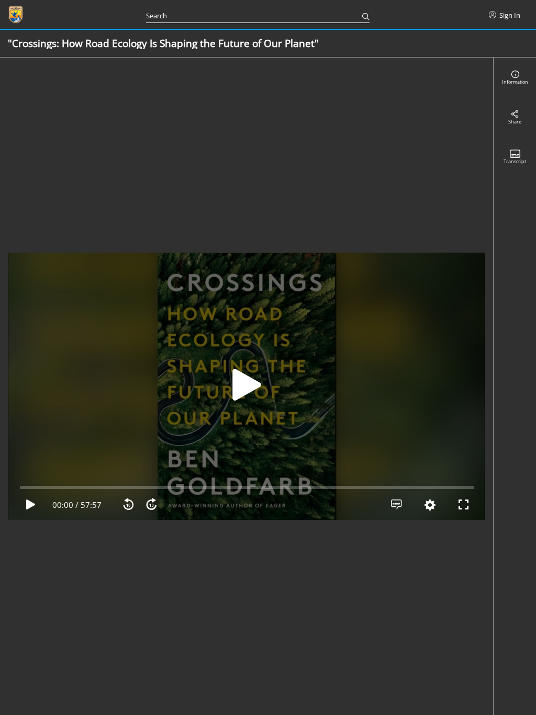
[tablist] (515, 386)
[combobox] (250, 15)
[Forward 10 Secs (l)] (151, 504)
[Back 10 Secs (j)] (128, 504)
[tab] (515, 77)
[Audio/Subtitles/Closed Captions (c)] (396, 504)
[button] (246, 386)
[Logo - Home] (15, 15)
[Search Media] (362, 15)
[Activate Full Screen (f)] (463, 504)
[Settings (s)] (429, 505)
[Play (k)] (246, 386)
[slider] (247, 487)
